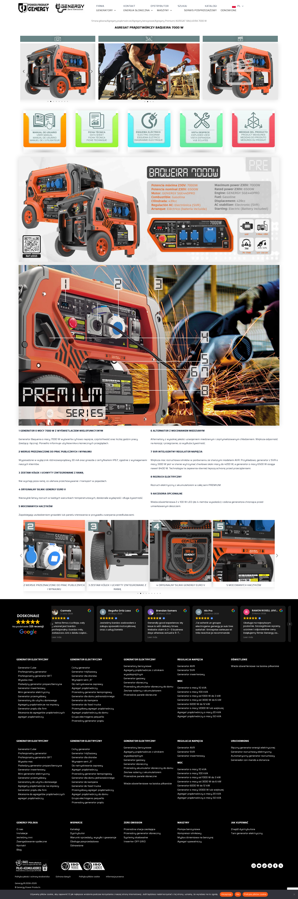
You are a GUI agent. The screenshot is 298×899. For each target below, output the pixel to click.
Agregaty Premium (164, 21)
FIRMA (100, 6)
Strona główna (98, 21)
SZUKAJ (182, 6)
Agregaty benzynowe (143, 21)
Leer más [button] (108, 637)
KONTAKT (129, 6)
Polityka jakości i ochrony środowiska (32, 876)
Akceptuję (226, 894)
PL (238, 6)
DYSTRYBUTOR (160, 6)
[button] (242, 6)
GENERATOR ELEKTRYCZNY (32, 659)
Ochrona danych (63, 876)
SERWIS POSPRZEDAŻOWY (200, 10)
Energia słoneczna (136, 10)
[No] (294, 894)
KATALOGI (211, 6)
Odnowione (228, 10)
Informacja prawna (115, 876)
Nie (238, 894)
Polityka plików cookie (89, 876)
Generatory (104, 10)
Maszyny (163, 10)
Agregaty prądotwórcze (119, 21)
